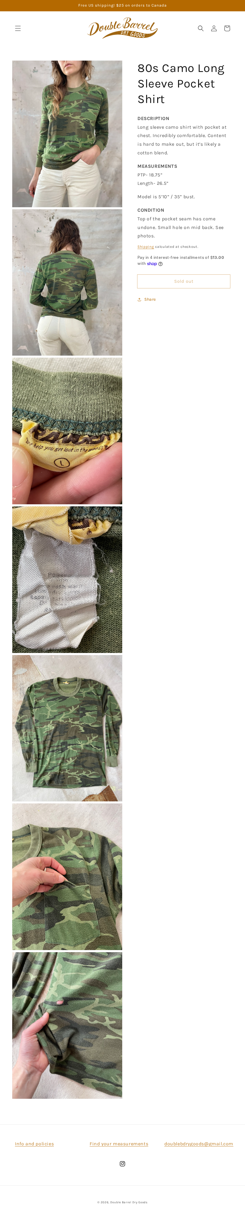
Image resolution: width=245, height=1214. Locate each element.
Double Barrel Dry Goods (129, 1202)
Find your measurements (119, 1144)
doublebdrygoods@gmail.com (198, 1144)
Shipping (145, 247)
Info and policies (34, 1144)
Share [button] (150, 299)
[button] (17, 28)
